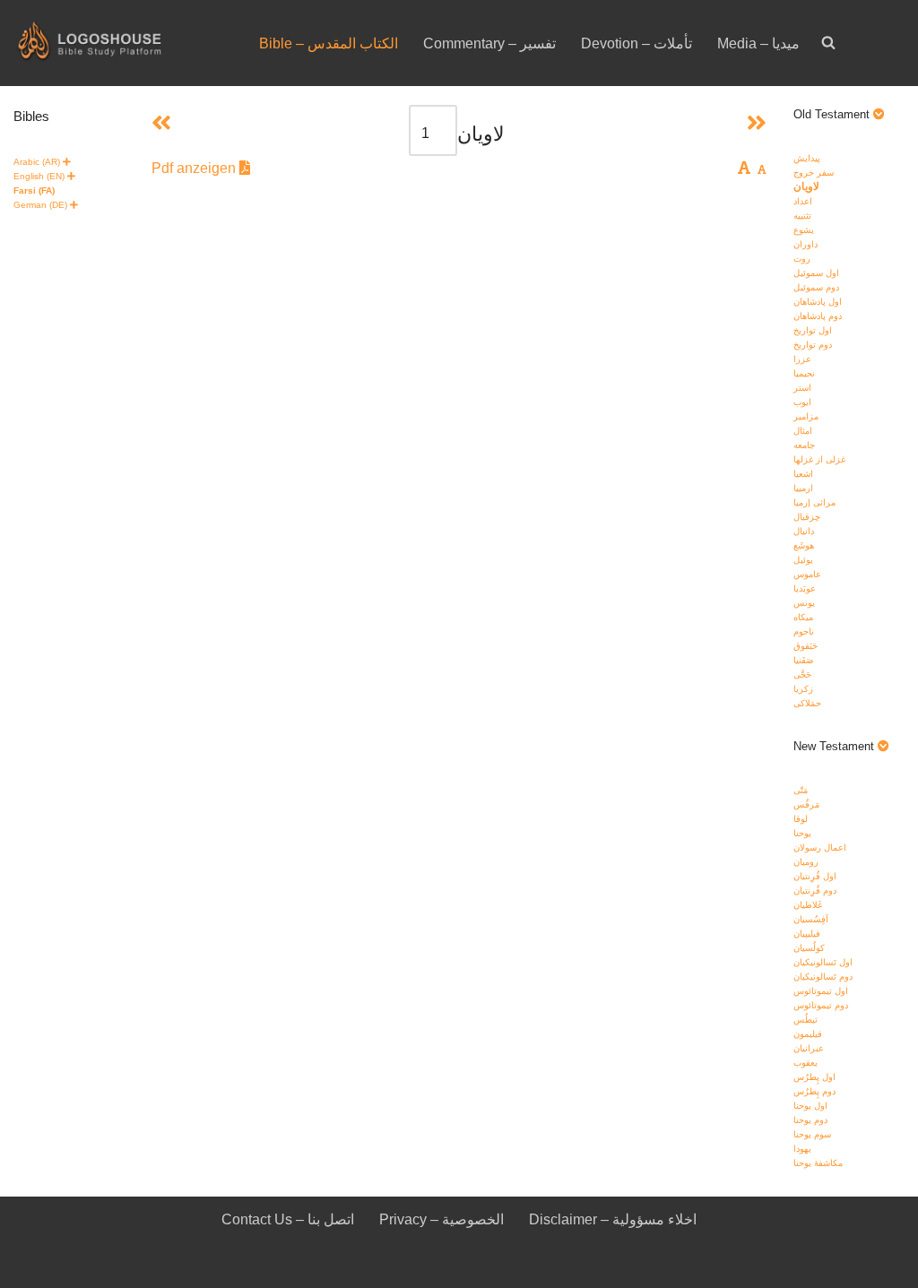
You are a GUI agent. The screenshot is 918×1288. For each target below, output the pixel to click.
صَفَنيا (803, 660)
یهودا (802, 1149)
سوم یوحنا (812, 1134)
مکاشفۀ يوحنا (818, 1163)
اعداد (802, 201)
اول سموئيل (816, 273)
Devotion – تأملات (636, 43)
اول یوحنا (810, 1106)
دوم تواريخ (812, 345)
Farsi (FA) (34, 190)
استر (802, 388)
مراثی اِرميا (814, 502)
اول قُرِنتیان (814, 876)
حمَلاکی (807, 703)
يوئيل (803, 560)
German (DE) (40, 205)
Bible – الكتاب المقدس (328, 43)
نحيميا (804, 373)
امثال (802, 431)
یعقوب (805, 1063)
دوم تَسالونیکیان (823, 976)
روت (801, 259)
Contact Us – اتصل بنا (287, 1219)
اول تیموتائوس (820, 991)
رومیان (805, 862)
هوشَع (803, 545)
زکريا (803, 689)
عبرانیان (808, 1048)
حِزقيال (806, 517)
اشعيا (803, 474)
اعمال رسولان (819, 847)
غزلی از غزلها (819, 459)
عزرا (802, 359)
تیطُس (805, 1019)
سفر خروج (813, 172)
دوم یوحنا (810, 1120)
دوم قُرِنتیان (814, 890)
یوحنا (802, 833)
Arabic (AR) (36, 162)
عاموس (807, 574)
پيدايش (806, 158)
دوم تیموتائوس (820, 1005)
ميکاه (803, 617)
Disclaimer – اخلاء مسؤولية (613, 1219)
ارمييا (803, 488)
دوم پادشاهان (817, 316)
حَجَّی (802, 674)
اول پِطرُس (814, 1077)
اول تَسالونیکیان (823, 962)
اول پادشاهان (817, 302)
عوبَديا (804, 588)
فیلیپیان (806, 933)
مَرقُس (806, 804)
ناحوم (803, 631)
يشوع (803, 230)
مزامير (805, 416)
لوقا (800, 819)
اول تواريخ (812, 330)
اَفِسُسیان (810, 919)
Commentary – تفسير (489, 43)
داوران (805, 244)
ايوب (802, 402)
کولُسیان (809, 948)
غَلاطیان (807, 905)
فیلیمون (807, 1034)
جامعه (804, 445)
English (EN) (39, 176)
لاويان (806, 186)
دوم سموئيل (816, 287)
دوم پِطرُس (814, 1091)
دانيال (803, 531)
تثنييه (802, 215)
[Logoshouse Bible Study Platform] (121, 43)
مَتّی (800, 790)
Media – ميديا (758, 43)
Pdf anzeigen (195, 168)
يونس (804, 603)
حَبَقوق (805, 646)
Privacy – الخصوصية (441, 1219)
